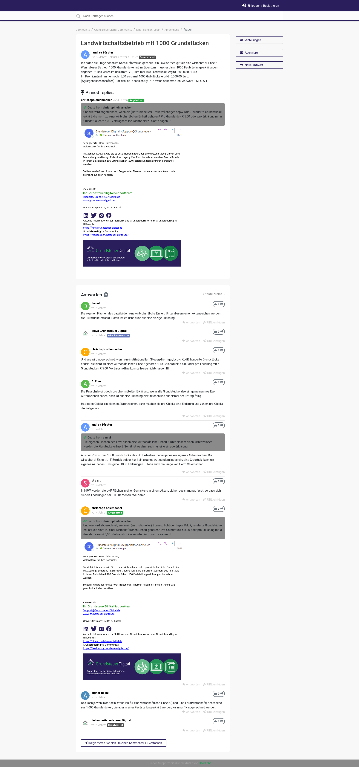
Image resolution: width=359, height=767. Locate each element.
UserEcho (205, 763)
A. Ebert (97, 381)
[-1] (221, 304)
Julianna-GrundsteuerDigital (111, 720)
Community (83, 29)
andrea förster (103, 52)
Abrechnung (172, 29)
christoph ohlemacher (96, 100)
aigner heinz (100, 693)
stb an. (96, 480)
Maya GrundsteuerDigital (109, 331)
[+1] (215, 304)
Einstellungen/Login (148, 29)
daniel (95, 303)
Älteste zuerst (212, 294)
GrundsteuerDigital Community (113, 29)
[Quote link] (85, 107)
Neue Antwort (253, 65)
